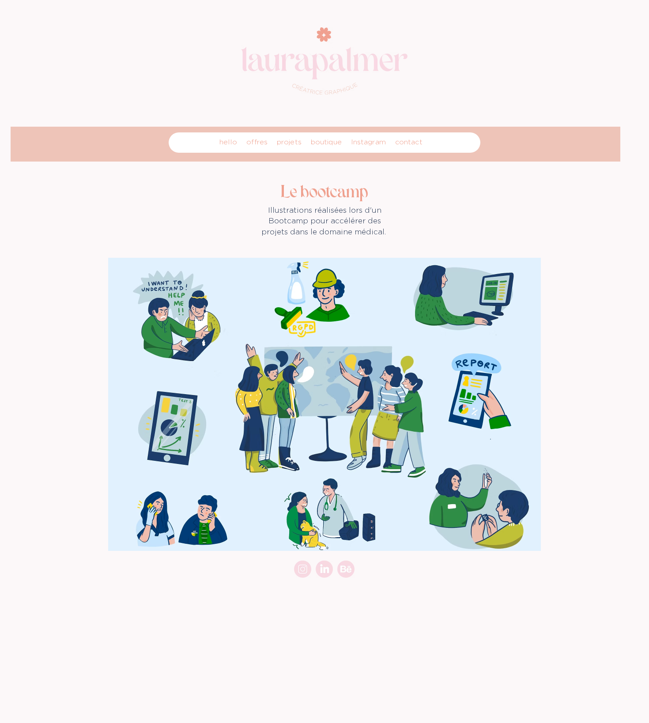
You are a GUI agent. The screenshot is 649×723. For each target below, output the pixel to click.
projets (289, 142)
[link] (324, 569)
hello (228, 142)
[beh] (346, 569)
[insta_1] (302, 569)
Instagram (368, 142)
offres (257, 142)
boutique (326, 142)
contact (409, 142)
